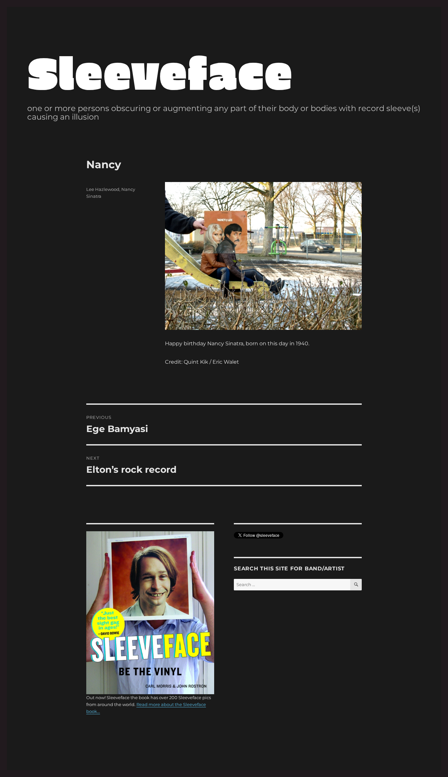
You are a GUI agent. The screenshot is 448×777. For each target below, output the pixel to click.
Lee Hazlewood (102, 189)
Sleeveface (160, 71)
